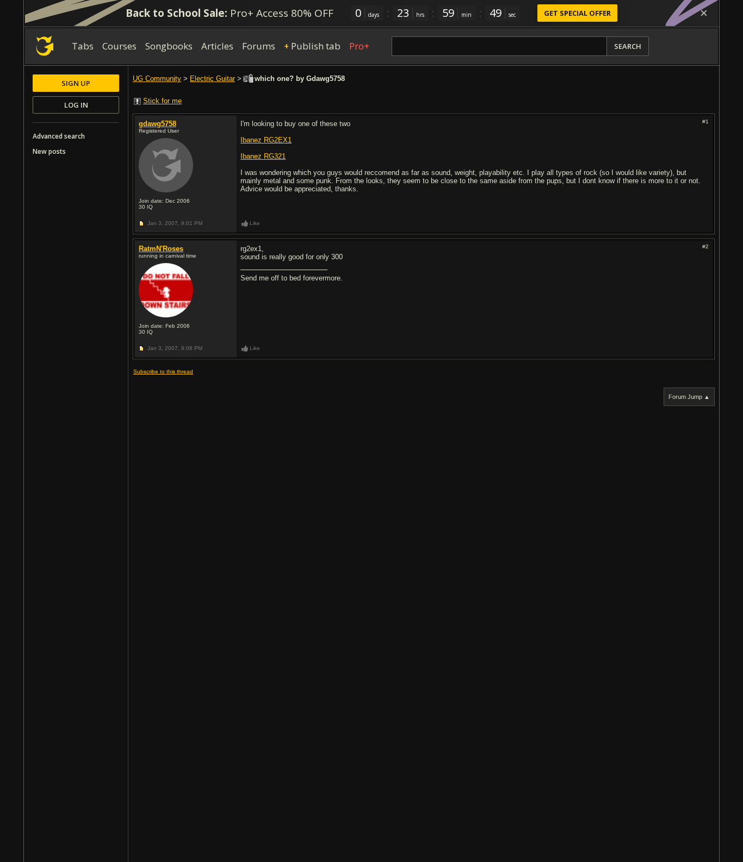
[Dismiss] (704, 13)
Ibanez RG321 (263, 156)
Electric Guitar (212, 78)
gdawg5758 (157, 124)
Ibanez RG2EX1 (266, 140)
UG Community (157, 78)
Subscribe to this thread (163, 371)
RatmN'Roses (161, 249)
